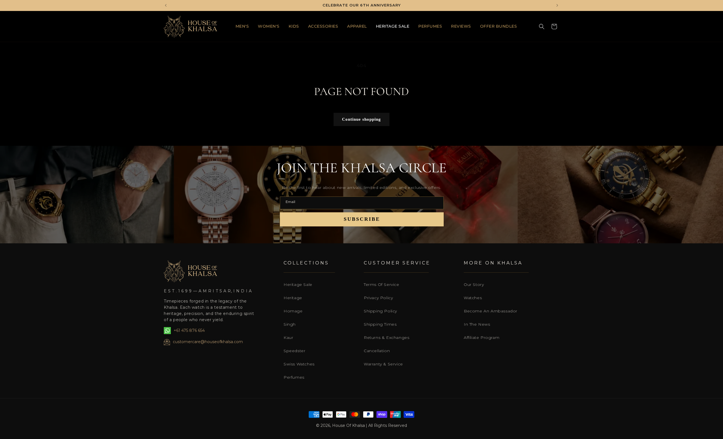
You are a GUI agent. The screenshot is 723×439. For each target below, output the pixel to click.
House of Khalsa (348, 425)
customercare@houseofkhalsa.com (208, 341)
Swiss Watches (299, 364)
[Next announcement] (557, 5)
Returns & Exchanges (386, 337)
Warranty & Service (383, 364)
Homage (293, 311)
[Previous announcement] (166, 5)
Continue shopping (361, 119)
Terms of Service (381, 284)
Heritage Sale (298, 284)
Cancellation (377, 350)
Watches (473, 297)
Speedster (294, 350)
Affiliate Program (481, 337)
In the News (477, 324)
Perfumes (294, 377)
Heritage (293, 297)
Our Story (474, 284)
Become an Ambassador (490, 311)
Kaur (288, 337)
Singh (290, 324)
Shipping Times (380, 324)
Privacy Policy (378, 297)
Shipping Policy (380, 311)
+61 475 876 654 (189, 330)
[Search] (541, 26)
